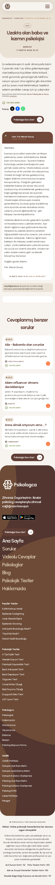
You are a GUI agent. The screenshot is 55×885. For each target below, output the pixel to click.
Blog (6, 572)
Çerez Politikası (9, 795)
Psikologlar (12, 565)
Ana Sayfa (12, 541)
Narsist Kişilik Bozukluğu (14, 638)
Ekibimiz (6, 735)
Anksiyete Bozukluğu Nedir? (16, 628)
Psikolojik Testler (18, 580)
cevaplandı (13, 96)
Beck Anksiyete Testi (12, 669)
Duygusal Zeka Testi (12, 694)
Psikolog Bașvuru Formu (14, 745)
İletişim (5, 740)
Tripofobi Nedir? (10, 633)
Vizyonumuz (8, 730)
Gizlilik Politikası (10, 760)
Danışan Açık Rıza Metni (14, 765)
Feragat (6, 800)
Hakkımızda (14, 588)
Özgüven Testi (9, 679)
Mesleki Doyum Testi (12, 659)
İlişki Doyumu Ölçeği (12, 689)
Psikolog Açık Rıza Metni (14, 780)
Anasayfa (7, 18)
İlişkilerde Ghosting (12, 623)
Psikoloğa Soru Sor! (24, 119)
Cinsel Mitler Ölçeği (12, 684)
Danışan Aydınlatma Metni (16, 770)
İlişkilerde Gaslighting (13, 613)
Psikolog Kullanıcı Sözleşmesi (17, 785)
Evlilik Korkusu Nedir (12, 608)
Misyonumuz (8, 725)
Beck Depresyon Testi (13, 674)
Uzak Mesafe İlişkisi (12, 618)
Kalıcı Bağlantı (37, 276)
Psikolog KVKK (9, 790)
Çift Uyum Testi (10, 699)
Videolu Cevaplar (19, 557)
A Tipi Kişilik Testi (10, 654)
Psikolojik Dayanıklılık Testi (15, 664)
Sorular (18, 18)
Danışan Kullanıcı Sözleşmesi (17, 775)
